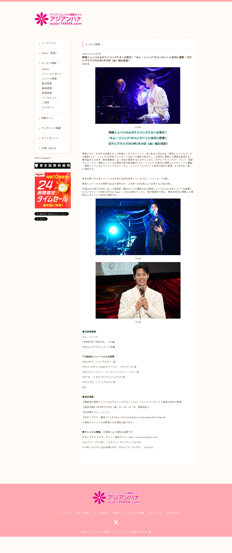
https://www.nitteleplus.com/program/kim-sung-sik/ (140, 417)
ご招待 (45, 102)
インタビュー (49, 97)
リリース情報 (49, 78)
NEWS (45, 69)
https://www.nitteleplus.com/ (143, 437)
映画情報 (47, 93)
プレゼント (48, 107)
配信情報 (47, 83)
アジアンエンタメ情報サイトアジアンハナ (108, 532)
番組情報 (85, 64)
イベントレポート (52, 74)
